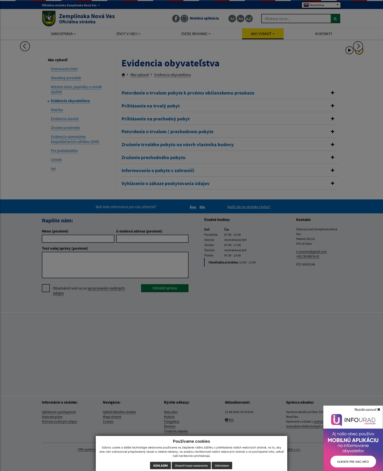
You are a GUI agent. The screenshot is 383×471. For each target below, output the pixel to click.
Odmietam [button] (222, 465)
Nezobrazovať (365, 409)
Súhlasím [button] (160, 465)
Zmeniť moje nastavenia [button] (191, 465)
